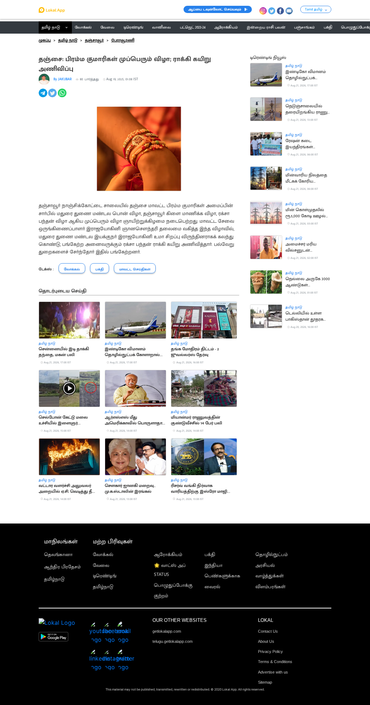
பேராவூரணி (122, 40)
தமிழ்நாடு (54, 579)
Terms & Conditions (275, 661)
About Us (266, 641)
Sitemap (265, 682)
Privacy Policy (270, 651)
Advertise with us (273, 672)
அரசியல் (265, 565)
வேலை (101, 565)
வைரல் (212, 587)
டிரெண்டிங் (104, 576)
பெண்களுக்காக (222, 576)
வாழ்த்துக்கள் (269, 576)
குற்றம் (161, 596)
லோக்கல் (103, 555)
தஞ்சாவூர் (94, 40)
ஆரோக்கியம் (168, 555)
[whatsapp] (63, 97)
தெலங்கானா (58, 555)
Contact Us (268, 631)
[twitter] (53, 97)
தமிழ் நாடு (51, 27)
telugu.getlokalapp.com (172, 641)
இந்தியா (214, 565)
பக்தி (210, 555)
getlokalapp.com (166, 631)
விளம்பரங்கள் (270, 587)
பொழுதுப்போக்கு (173, 585)
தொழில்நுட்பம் (271, 555)
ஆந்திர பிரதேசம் (62, 567)
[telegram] (43, 97)
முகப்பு (45, 40)
